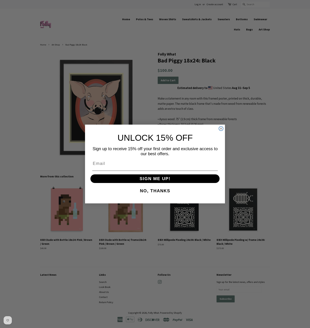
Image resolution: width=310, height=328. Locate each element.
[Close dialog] (221, 128)
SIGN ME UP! (155, 178)
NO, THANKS (155, 190)
